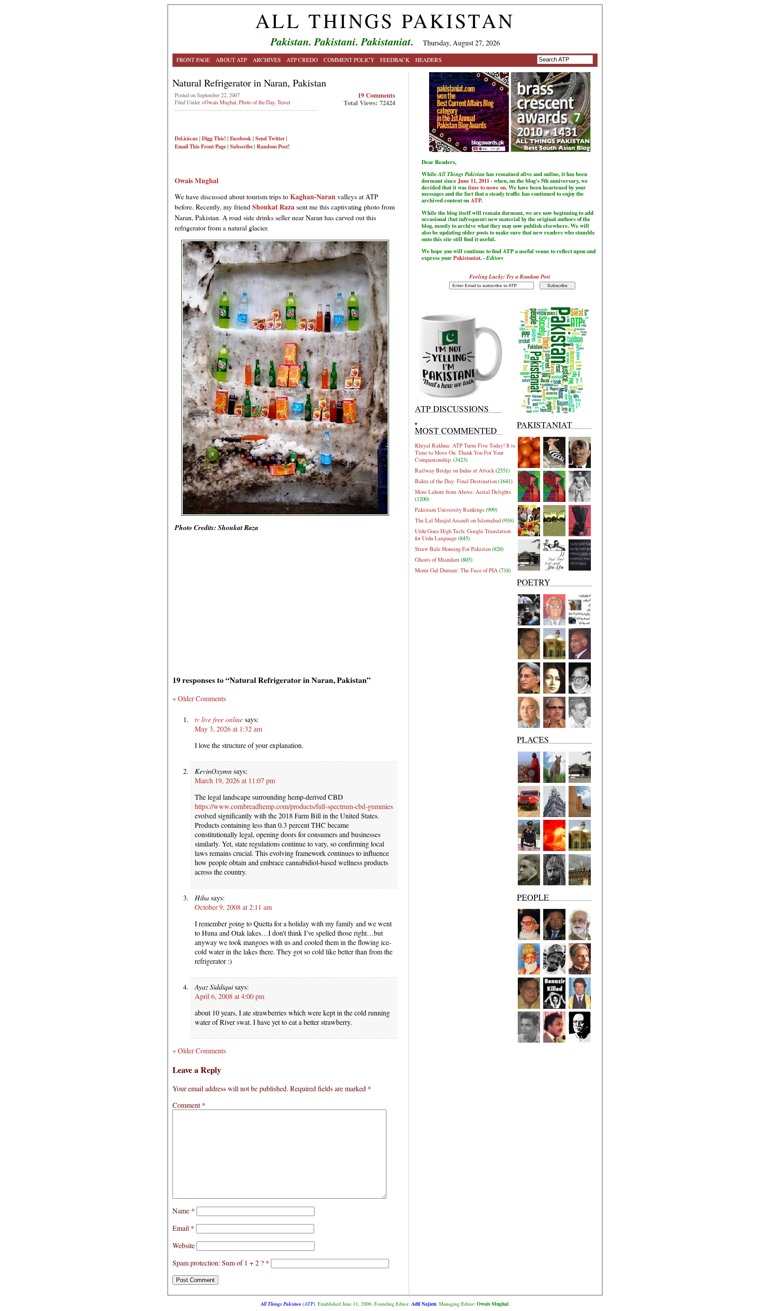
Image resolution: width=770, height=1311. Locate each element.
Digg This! (214, 138)
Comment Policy (349, 60)
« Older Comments (199, 698)
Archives (267, 60)
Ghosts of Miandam (437, 559)
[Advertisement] (285, 600)
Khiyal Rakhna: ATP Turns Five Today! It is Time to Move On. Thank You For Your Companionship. (465, 452)
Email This (187, 146)
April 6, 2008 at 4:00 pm (229, 996)
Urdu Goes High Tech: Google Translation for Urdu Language (463, 534)
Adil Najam (423, 1303)
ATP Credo (302, 60)
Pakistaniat (466, 258)
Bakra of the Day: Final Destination (456, 481)
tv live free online (219, 719)
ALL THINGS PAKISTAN (385, 20)
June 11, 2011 (473, 181)
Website (183, 1245)
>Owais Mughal (218, 102)
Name (183, 1210)
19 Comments (376, 95)
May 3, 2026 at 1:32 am (228, 728)
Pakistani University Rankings (449, 509)
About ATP (231, 60)
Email (183, 1228)
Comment (188, 1105)
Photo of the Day (256, 102)
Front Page (193, 60)
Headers (428, 60)
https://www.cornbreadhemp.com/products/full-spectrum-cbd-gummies (294, 806)
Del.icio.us (186, 138)
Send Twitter (270, 138)
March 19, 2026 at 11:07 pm (235, 780)
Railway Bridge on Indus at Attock (454, 470)
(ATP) (288, 1303)
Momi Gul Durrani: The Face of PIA (456, 570)
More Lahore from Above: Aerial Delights (463, 492)
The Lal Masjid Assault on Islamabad (458, 520)
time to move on (487, 187)
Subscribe (241, 146)
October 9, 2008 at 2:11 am (233, 907)
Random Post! (273, 146)
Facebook (240, 138)
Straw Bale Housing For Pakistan (453, 549)
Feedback (395, 60)
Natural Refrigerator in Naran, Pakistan (249, 82)
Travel (283, 102)
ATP (476, 200)
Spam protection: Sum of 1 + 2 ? (218, 1262)
